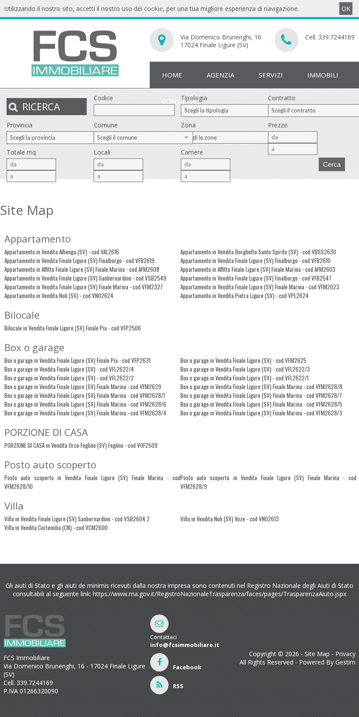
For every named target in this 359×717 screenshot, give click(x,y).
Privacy (345, 654)
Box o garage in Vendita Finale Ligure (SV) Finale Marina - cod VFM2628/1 (84, 395)
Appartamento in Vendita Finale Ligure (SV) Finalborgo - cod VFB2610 (255, 260)
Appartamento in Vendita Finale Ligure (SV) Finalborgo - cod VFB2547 (255, 278)
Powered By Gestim (327, 662)
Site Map (317, 654)
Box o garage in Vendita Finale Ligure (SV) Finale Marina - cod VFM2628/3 (261, 412)
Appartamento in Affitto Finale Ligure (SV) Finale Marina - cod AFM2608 (81, 269)
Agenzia (220, 74)
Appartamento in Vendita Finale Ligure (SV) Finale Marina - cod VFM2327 (83, 286)
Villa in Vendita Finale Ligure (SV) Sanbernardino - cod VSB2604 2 (77, 518)
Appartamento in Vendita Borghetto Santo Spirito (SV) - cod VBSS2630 (258, 251)
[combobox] (230, 110)
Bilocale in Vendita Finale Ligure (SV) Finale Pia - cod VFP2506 (72, 327)
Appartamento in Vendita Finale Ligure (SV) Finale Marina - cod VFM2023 (259, 286)
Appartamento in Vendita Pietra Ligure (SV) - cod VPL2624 (244, 295)
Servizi (271, 74)
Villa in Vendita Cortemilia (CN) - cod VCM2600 (56, 527)
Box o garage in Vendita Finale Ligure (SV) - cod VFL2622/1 (244, 377)
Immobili (322, 74)
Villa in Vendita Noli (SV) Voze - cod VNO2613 (229, 518)
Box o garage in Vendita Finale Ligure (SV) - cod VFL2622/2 (69, 377)
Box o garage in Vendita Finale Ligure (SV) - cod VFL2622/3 (245, 369)
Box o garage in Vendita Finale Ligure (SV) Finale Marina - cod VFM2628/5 (261, 404)
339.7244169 (336, 37)
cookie (153, 8)
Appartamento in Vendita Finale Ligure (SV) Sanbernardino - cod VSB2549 (85, 278)
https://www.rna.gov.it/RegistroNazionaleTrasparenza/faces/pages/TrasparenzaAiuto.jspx (219, 594)
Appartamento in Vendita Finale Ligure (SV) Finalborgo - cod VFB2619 (79, 260)
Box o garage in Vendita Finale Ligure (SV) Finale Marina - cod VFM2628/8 (261, 386)
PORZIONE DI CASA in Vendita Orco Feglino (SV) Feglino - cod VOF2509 (81, 445)
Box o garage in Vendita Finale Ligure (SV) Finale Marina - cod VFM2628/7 (261, 395)
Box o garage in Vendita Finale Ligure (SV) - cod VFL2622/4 (69, 369)
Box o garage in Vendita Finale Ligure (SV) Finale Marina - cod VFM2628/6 (85, 404)
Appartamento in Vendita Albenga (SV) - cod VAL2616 (61, 251)
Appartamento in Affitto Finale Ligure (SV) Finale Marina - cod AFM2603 (257, 269)
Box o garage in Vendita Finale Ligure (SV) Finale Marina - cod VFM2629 (82, 386)
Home (172, 74)
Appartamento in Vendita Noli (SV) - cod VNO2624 (58, 295)
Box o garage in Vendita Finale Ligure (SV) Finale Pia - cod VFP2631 (77, 360)
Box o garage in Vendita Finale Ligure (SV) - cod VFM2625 (243, 360)
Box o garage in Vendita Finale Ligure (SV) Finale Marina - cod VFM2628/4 (85, 412)
